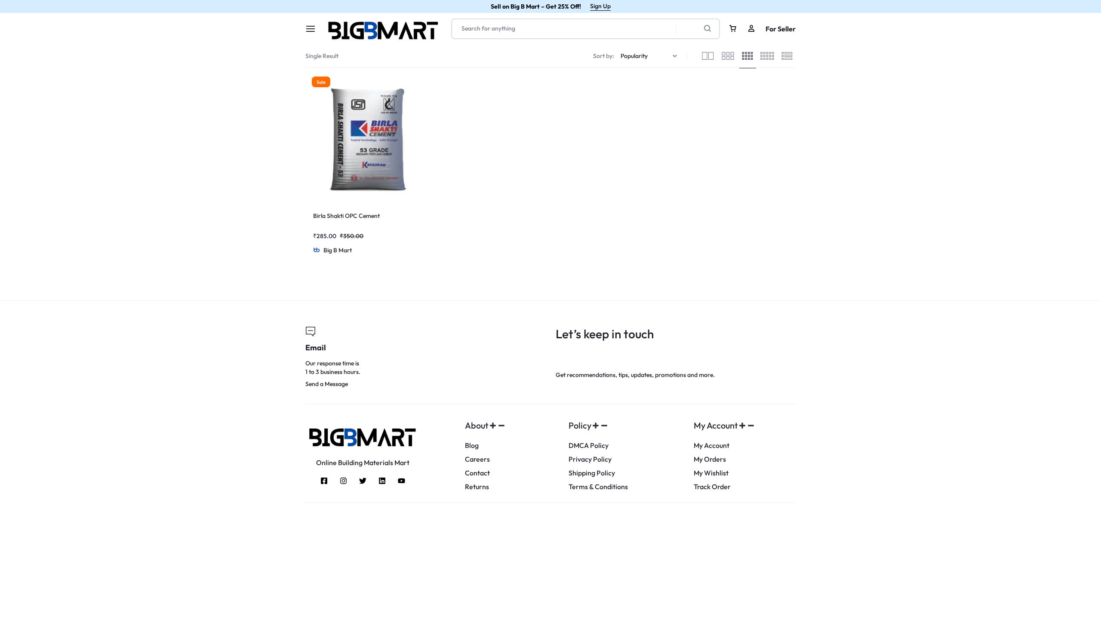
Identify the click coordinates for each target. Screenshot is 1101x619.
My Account (711, 445)
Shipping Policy (592, 473)
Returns (477, 487)
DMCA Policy (589, 445)
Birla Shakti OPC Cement (346, 216)
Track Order (712, 487)
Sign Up (600, 6)
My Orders (710, 459)
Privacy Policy (590, 459)
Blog (472, 445)
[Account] (751, 28)
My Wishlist (711, 473)
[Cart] (733, 28)
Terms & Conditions (598, 487)
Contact (477, 473)
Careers (477, 459)
